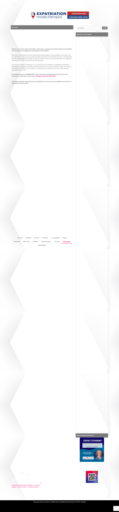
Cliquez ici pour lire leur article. (46, 76)
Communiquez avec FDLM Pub (93, 7)
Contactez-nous (95, 3)
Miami (65, 238)
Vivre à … (76, 3)
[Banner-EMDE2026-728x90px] (59, 15)
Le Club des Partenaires (85, 3)
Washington (42, 245)
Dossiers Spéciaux (68, 3)
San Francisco (46, 241)
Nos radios (43, 3)
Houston (45, 238)
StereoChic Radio (33, 487)
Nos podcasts (51, 3)
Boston (36, 238)
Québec (35, 241)
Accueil (38, 3)
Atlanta (28, 238)
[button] (39, 36)
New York (26, 241)
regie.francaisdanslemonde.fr (85, 435)
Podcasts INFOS (59, 3)
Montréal (17, 241)
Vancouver (66, 241)
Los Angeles (55, 238)
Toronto (20, 238)
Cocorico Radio (21, 487)
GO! (105, 28)
